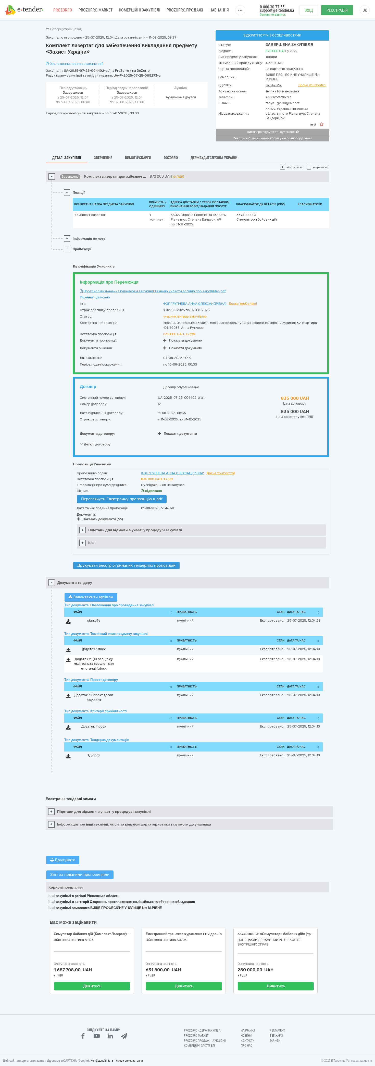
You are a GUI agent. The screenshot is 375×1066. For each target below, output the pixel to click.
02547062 (274, 85)
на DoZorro (141, 70)
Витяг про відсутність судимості (271, 132)
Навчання (219, 10)
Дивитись (92, 986)
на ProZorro (120, 70)
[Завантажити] (68, 622)
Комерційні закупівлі (139, 10)
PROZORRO (62, 10)
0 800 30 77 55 (272, 7)
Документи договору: (97, 433)
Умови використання (129, 1060)
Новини (246, 1035)
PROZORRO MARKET (95, 10)
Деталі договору (96, 444)
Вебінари (276, 1035)
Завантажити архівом (92, 597)
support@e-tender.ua (277, 10)
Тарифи (275, 1041)
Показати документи (185, 340)
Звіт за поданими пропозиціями (79, 874)
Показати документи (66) (103, 519)
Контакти (247, 1041)
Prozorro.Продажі (185, 10)
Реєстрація (337, 10)
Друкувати (64, 860)
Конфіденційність (102, 1060)
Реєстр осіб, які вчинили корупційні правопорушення (272, 138)
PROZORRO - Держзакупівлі (202, 1030)
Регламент (277, 1030)
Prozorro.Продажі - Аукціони (205, 1041)
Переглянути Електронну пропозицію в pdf (121, 499)
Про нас (246, 1045)
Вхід (309, 10)
